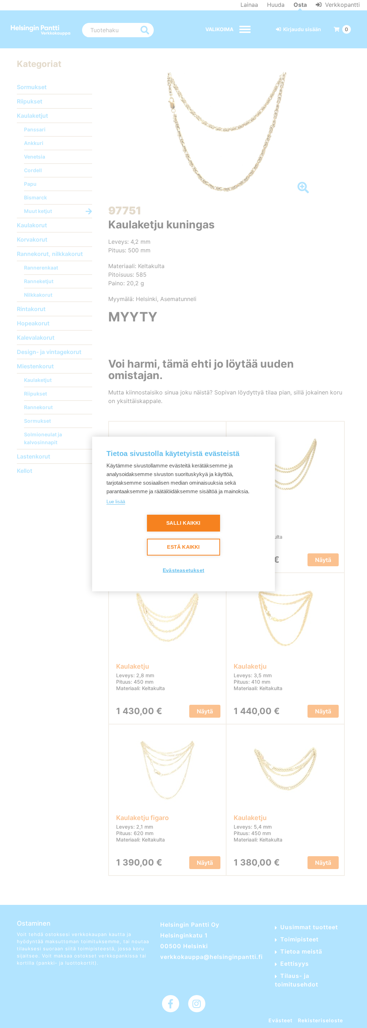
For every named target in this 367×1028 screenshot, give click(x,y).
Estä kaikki (183, 547)
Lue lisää (115, 501)
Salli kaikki (183, 523)
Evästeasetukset (183, 570)
